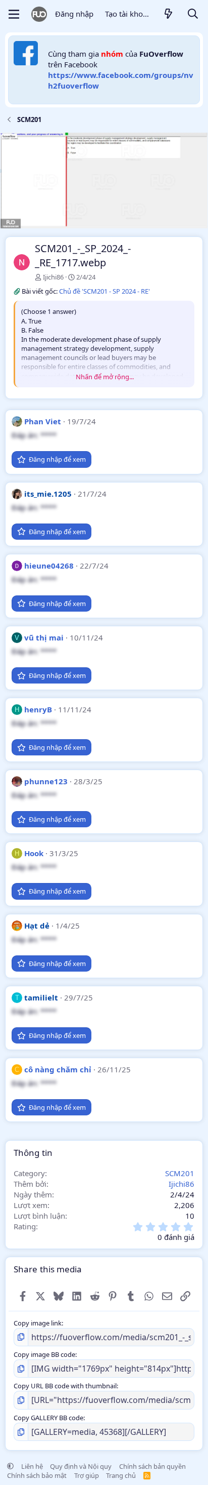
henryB (38, 709)
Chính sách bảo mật (37, 1475)
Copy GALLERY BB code (48, 1417)
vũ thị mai (44, 637)
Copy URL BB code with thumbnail (65, 1385)
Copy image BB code (44, 1354)
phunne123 (46, 781)
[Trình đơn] (14, 14)
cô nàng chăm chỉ (57, 1069)
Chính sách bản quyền (152, 1466)
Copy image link (38, 1323)
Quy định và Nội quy (81, 1466)
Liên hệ (32, 1466)
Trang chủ (121, 1475)
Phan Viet (42, 421)
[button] (10, 1466)
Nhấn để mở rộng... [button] (105, 376)
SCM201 (179, 1173)
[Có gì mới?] (168, 14)
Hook (33, 853)
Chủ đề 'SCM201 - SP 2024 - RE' (104, 291)
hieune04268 (49, 565)
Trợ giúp (86, 1475)
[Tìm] (192, 14)
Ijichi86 (53, 277)
